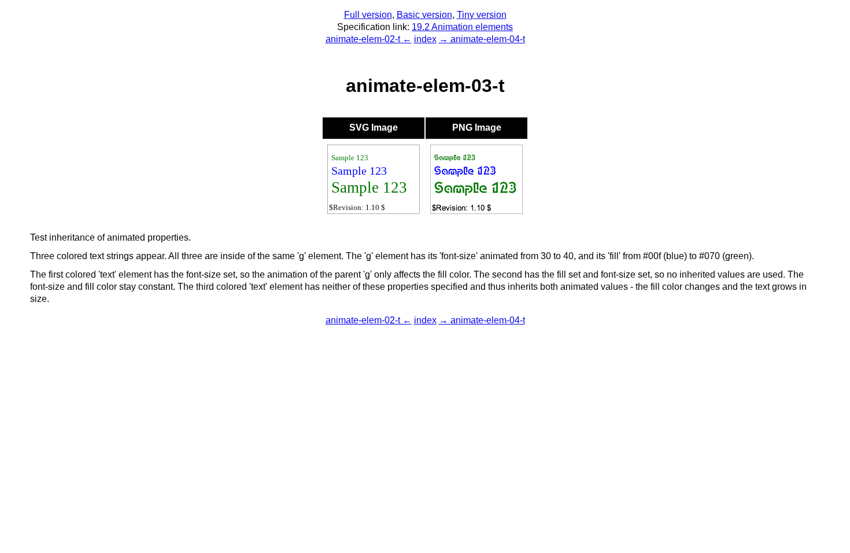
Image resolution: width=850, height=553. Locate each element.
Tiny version (482, 15)
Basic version (424, 15)
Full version (368, 15)
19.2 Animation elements (462, 27)
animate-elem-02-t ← (369, 39)
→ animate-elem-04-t (482, 39)
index (425, 39)
